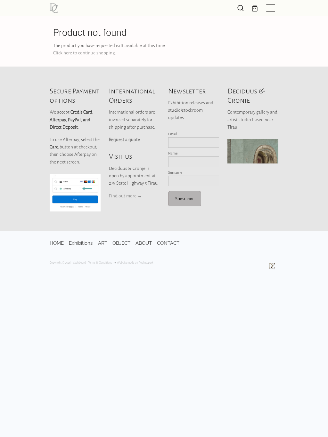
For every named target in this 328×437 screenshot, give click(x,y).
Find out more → (125, 196)
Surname (175, 172)
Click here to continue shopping (84, 53)
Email (172, 134)
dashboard (79, 262)
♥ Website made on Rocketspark (133, 262)
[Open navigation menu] (270, 8)
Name (173, 153)
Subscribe (184, 198)
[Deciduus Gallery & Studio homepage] (135, 8)
